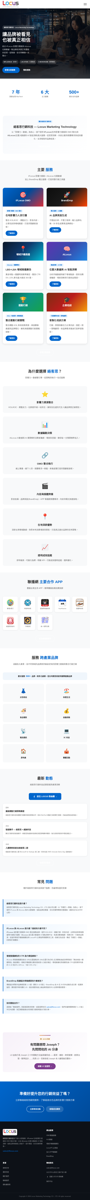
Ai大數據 (49, 1139)
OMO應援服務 (51, 1135)
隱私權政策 (6, 1184)
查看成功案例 (54, 1109)
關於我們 (6, 1176)
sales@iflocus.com (53, 1007)
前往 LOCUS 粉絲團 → (47, 796)
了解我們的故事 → (45, 146)
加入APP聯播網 (51, 1152)
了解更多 (11, 233)
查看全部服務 (10, 70)
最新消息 (6, 1172)
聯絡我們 (6, 1180)
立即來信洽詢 (35, 1109)
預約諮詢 (26, 70)
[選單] (85, 4)
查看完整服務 (45, 352)
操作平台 (49, 1181)
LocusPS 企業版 (52, 1148)
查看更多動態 (45, 863)
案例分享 (6, 1168)
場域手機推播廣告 (52, 1144)
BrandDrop (50, 1156)
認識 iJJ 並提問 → (45, 1066)
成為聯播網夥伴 (45, 639)
